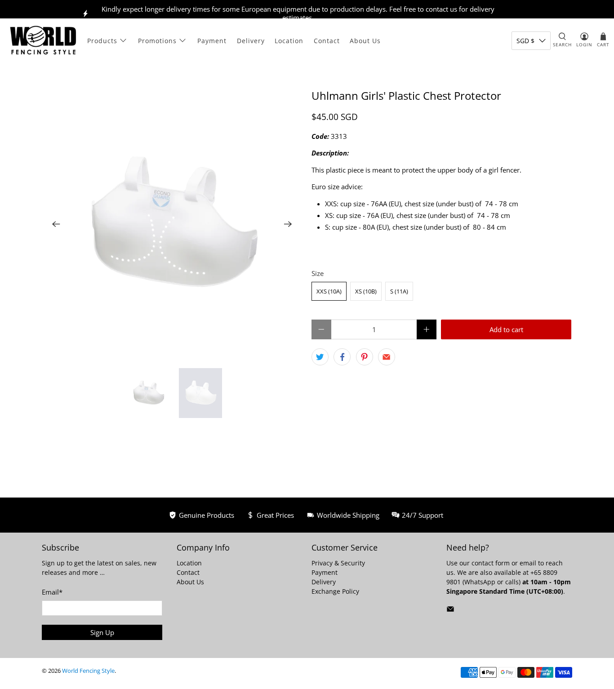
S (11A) (399, 291)
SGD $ (525, 40)
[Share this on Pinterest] (364, 356)
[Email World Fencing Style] (450, 610)
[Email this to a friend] (386, 356)
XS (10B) (366, 291)
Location (289, 40)
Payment (212, 40)
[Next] (288, 224)
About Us (365, 40)
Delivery (251, 40)
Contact (327, 40)
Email (52, 591)
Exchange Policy (335, 591)
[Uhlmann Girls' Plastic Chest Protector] (172, 224)
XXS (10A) (329, 291)
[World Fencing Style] (43, 40)
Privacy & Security (338, 563)
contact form (491, 563)
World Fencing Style (88, 671)
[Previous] (56, 224)
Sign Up (102, 632)
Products (102, 40)
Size (317, 273)
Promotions (157, 40)
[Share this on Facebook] (342, 356)
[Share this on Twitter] (320, 356)
